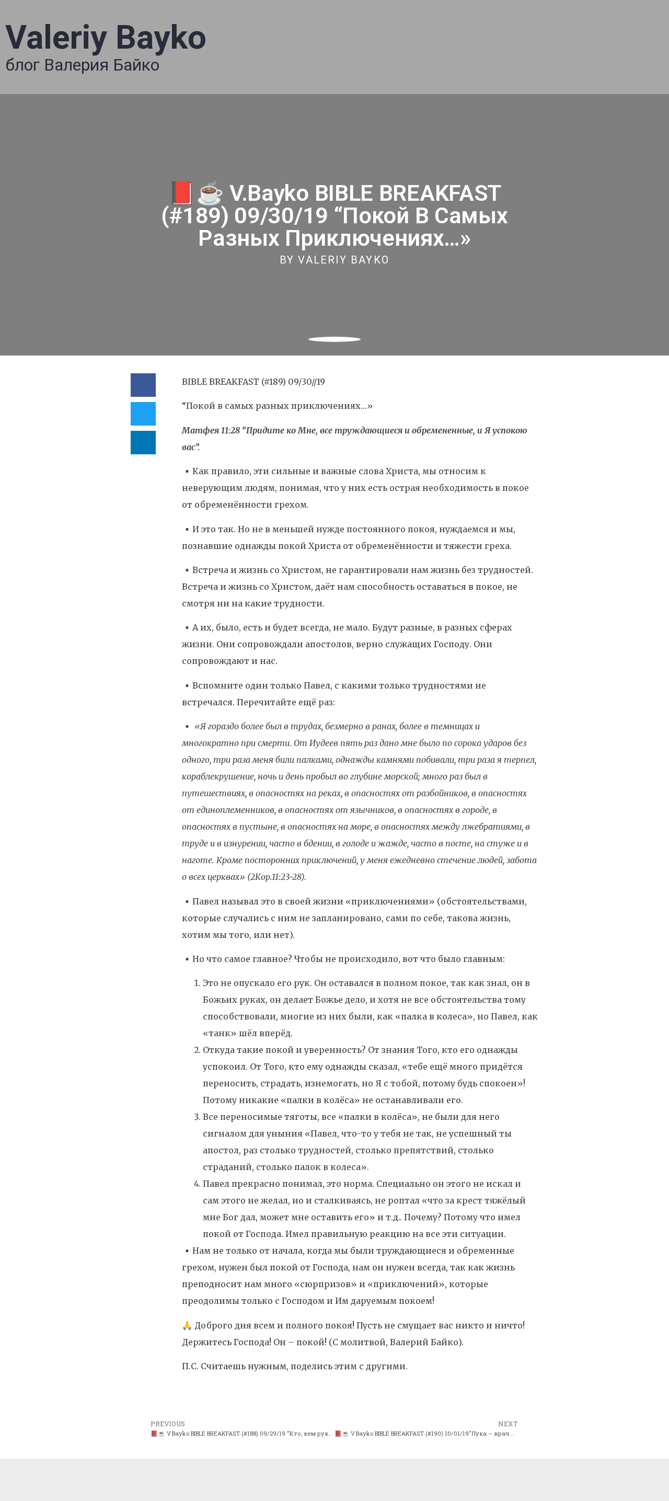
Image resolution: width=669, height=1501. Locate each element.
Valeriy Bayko (105, 37)
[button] (143, 385)
